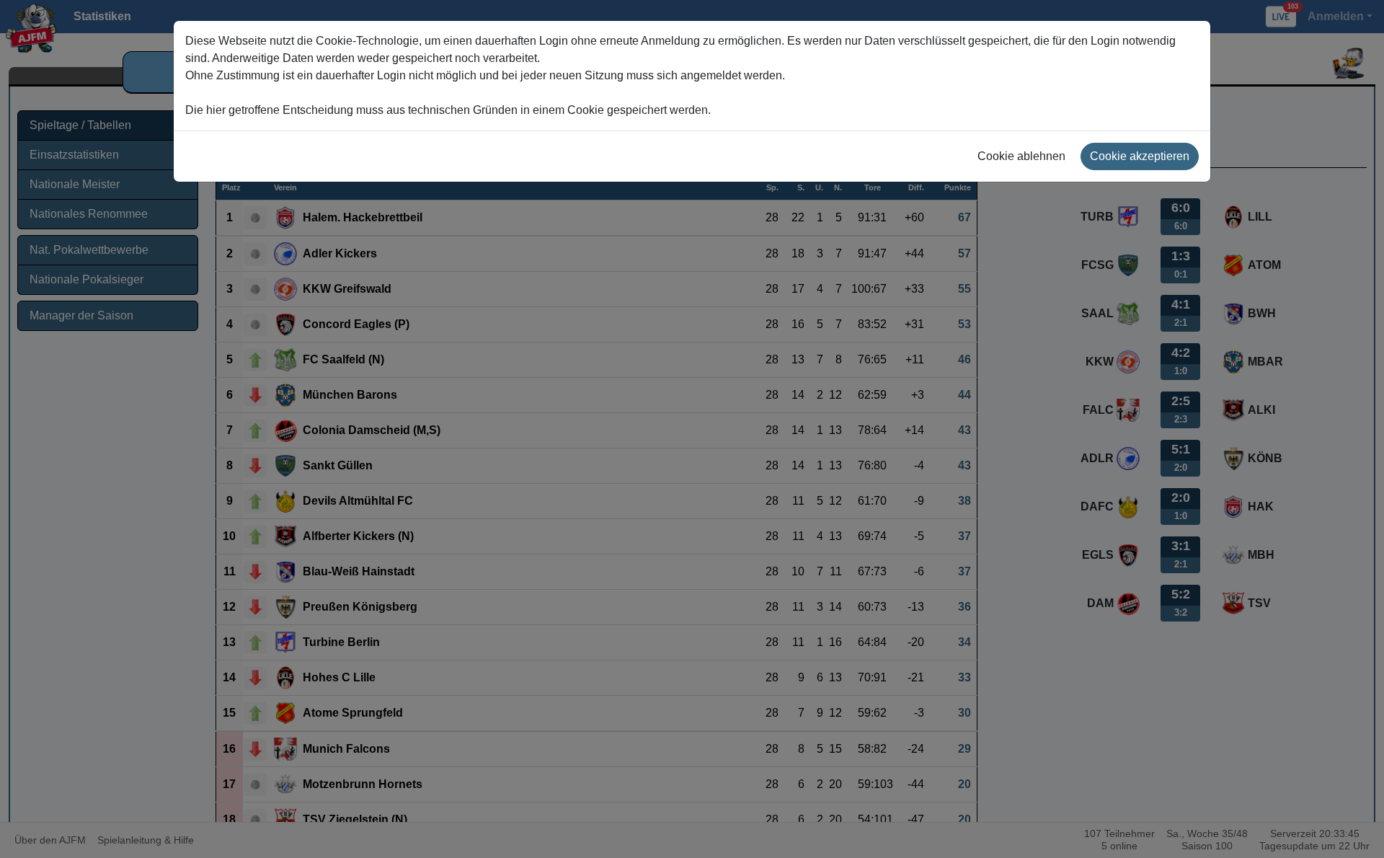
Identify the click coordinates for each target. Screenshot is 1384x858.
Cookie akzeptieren (1139, 156)
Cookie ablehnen (1021, 156)
